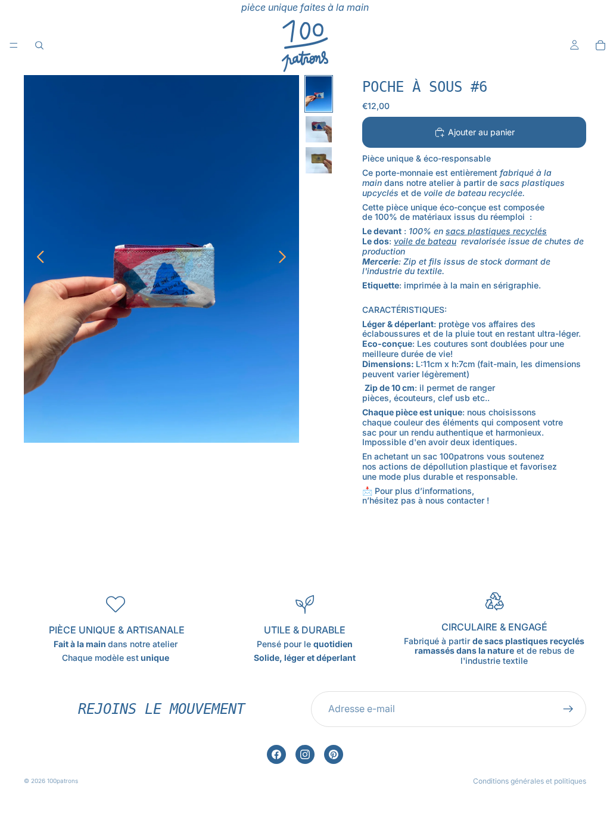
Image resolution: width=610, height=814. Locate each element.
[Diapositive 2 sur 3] (319, 129)
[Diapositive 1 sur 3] (319, 93)
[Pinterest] (333, 754)
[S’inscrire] (568, 709)
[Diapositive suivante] (285, 259)
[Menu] (13, 45)
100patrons (62, 780)
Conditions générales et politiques (529, 780)
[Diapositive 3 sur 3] (319, 160)
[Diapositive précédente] (37, 259)
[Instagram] (305, 754)
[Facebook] (276, 754)
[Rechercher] (39, 45)
